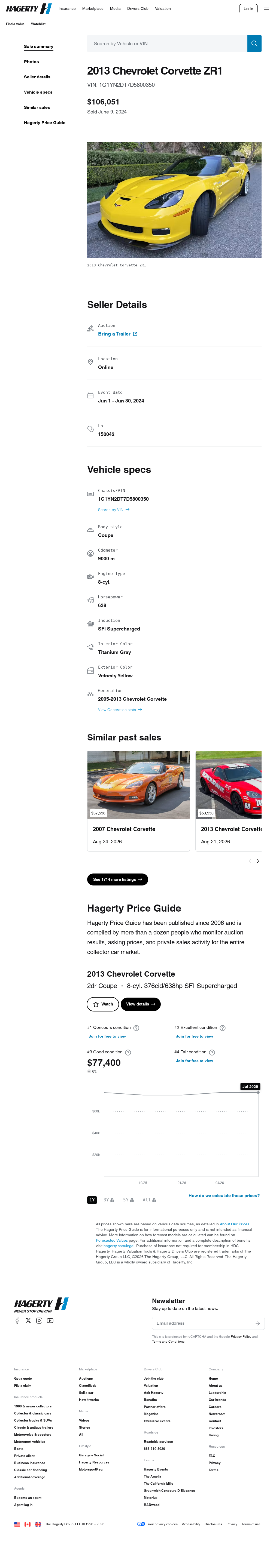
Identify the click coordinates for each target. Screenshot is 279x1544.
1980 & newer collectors (33, 1406)
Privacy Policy (241, 1336)
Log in (248, 8)
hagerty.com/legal (119, 1246)
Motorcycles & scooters (32, 1434)
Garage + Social (91, 1455)
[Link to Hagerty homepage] (41, 1305)
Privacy (215, 1463)
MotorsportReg (90, 1469)
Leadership (217, 1392)
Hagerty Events (156, 1469)
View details (137, 1004)
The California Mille (158, 1483)
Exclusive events (157, 1421)
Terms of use (251, 1524)
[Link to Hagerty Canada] (28, 1524)
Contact (215, 1421)
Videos (84, 1420)
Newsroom (217, 1414)
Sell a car (86, 1392)
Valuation (151, 1385)
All (81, 1434)
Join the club (153, 1378)
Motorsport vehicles (29, 1441)
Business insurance (29, 1463)
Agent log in (23, 1504)
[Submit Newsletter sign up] (258, 1323)
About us (216, 1385)
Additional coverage (29, 1477)
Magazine (151, 1414)
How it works (89, 1399)
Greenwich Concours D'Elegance (169, 1490)
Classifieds (87, 1385)
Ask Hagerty (153, 1392)
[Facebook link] (17, 1320)
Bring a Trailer (114, 334)
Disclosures (213, 1524)
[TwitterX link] (28, 1320)
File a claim (23, 1385)
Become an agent (27, 1497)
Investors (216, 1428)
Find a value (15, 24)
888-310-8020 (154, 1448)
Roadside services (158, 1441)
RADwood (151, 1504)
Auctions (86, 1378)
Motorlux (150, 1497)
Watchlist (38, 24)
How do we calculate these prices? (224, 1195)
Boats (18, 1448)
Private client (24, 1455)
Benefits (150, 1399)
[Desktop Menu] (266, 8)
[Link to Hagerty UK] (38, 1524)
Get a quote (23, 1378)
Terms (214, 1470)
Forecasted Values (112, 1240)
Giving (214, 1435)
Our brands (217, 1399)
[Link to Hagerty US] (17, 1524)
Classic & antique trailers (33, 1427)
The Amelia (152, 1476)
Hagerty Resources (94, 1462)
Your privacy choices (162, 1524)
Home (213, 1378)
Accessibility (191, 1524)
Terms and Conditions (168, 1341)
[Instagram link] (39, 1320)
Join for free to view (107, 1036)
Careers (215, 1406)
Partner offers (155, 1406)
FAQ (212, 1455)
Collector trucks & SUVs (33, 1420)
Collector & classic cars (32, 1413)
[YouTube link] (50, 1320)
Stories (84, 1427)
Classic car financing (30, 1470)
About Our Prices (234, 1224)
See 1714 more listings (114, 879)
